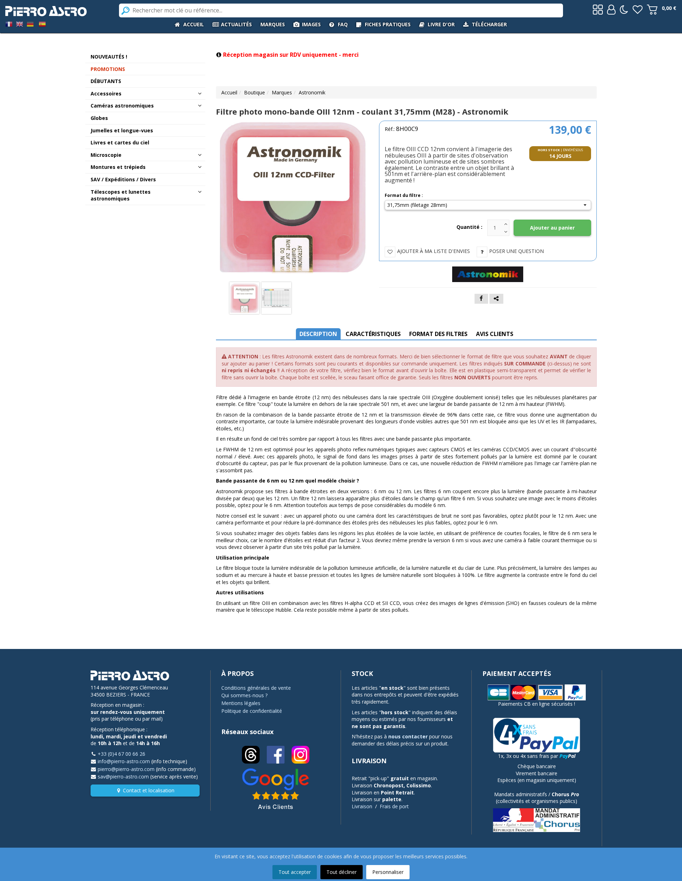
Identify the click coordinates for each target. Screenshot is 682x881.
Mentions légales (240, 703)
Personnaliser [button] (388, 872)
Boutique (254, 92)
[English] (19, 23)
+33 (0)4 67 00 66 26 (121, 753)
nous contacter (408, 736)
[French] (8, 23)
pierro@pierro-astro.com (126, 769)
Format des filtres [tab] (438, 334)
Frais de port (394, 806)
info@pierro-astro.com (124, 761)
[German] (30, 23)
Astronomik (312, 92)
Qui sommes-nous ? (244, 695)
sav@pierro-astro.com (123, 776)
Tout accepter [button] (294, 872)
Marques (282, 92)
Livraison (362, 806)
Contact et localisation (148, 790)
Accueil (229, 92)
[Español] (42, 23)
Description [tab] (318, 334)
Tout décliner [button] (341, 872)
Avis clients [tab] (494, 334)
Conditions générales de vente (256, 687)
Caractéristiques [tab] (373, 334)
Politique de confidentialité (251, 710)
